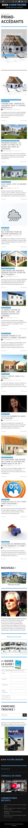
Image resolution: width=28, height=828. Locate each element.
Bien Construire (7, 109)
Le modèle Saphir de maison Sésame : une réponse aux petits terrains (10, 313)
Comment (24, 391)
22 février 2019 (16, 109)
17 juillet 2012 (16, 465)
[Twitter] (19, 1)
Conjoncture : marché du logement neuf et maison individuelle (13, 105)
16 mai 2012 (15, 505)
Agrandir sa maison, (5, 722)
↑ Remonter (14, 825)
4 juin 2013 (15, 276)
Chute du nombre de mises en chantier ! (13, 417)
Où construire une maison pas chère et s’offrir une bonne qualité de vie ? (13, 462)
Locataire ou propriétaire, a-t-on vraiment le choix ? (13, 545)
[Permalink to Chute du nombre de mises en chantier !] (14, 403)
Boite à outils (5, 99)
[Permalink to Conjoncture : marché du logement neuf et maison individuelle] (14, 85)
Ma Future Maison (13, 759)
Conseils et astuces (15, 99)
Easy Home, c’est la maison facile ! (13, 185)
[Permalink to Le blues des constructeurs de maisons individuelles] (14, 214)
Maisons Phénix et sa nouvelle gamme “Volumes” (14, 337)
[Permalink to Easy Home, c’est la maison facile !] (14, 172)
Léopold (6, 811)
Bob (5, 808)
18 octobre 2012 (16, 380)
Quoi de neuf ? (5, 101)
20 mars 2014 (15, 188)
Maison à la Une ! (6, 140)
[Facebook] (13, 1)
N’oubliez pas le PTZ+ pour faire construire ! (13, 503)
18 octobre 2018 (16, 150)
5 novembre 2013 (16, 235)
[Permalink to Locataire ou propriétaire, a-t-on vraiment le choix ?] (14, 530)
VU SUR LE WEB (5, 227)
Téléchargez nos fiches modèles (14, 636)
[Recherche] (3, 1)
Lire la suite (3, 120)
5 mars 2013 (15, 317)
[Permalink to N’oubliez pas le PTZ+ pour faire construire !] (14, 489)
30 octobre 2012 (16, 339)
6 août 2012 (15, 420)
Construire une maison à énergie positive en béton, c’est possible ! (13, 273)
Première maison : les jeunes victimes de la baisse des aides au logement (11, 146)
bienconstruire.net (5, 769)
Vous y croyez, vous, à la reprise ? (12, 377)
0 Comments (24, 120)
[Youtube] (22, 1)
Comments (24, 287)
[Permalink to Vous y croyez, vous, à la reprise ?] (14, 363)
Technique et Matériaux (7, 268)
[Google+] (16, 1)
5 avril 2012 (15, 547)
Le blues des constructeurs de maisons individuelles (11, 232)
